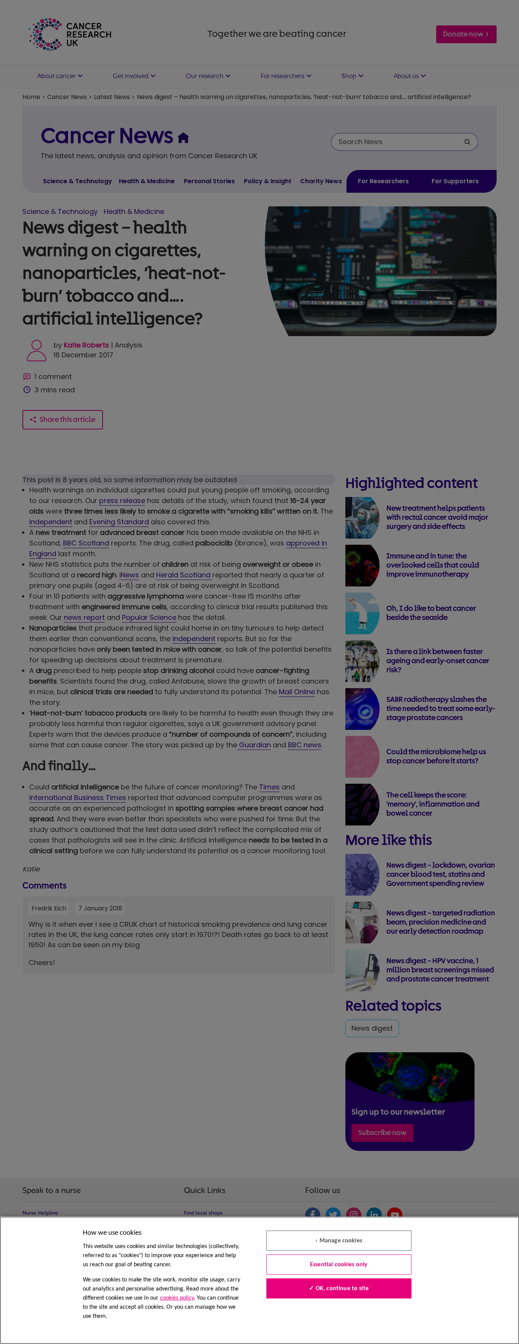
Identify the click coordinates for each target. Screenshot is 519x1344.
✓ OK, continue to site (339, 1289)
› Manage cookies (338, 1241)
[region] (259, 1280)
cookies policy (177, 1298)
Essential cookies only (339, 1265)
